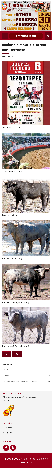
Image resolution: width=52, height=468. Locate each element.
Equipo (8, 432)
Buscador (9, 428)
